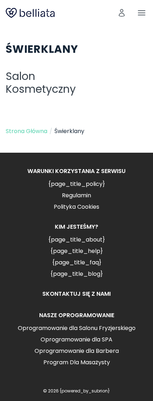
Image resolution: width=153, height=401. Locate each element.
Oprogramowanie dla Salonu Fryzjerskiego (77, 328)
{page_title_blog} (76, 274)
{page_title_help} (76, 251)
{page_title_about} (76, 239)
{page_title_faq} (76, 262)
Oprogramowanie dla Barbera (77, 351)
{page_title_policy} (76, 184)
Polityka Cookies (76, 207)
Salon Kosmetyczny (41, 82)
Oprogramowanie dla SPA (76, 339)
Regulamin (76, 195)
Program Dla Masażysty (76, 362)
